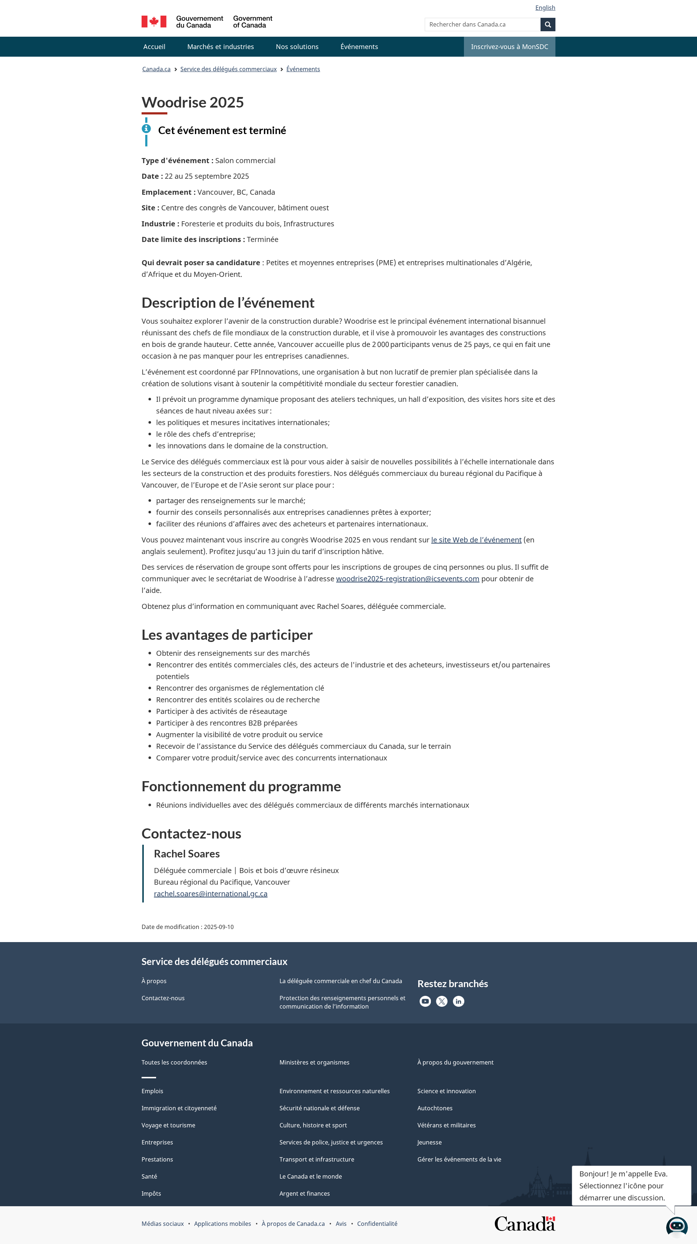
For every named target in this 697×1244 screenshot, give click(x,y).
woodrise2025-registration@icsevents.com (408, 578)
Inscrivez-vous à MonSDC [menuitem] (509, 46)
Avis (341, 1224)
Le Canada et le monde (311, 1176)
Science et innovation (446, 1091)
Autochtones (435, 1108)
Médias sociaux (163, 1224)
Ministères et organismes (315, 1062)
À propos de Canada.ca (293, 1224)
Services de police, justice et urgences (331, 1142)
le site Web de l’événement (476, 540)
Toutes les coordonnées (174, 1062)
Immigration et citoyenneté (179, 1108)
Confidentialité (377, 1224)
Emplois (152, 1091)
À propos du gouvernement (455, 1062)
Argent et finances (305, 1193)
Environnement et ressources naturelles (335, 1091)
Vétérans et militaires (446, 1125)
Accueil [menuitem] (154, 46)
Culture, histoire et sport (313, 1125)
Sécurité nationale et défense (320, 1108)
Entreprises (157, 1142)
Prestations (157, 1159)
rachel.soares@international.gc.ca (211, 893)
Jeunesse (429, 1142)
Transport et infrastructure (317, 1159)
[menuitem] (220, 47)
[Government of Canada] (207, 23)
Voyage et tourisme (168, 1125)
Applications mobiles (222, 1224)
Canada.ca (156, 69)
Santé (149, 1176)
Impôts (151, 1193)
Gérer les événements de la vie (459, 1159)
